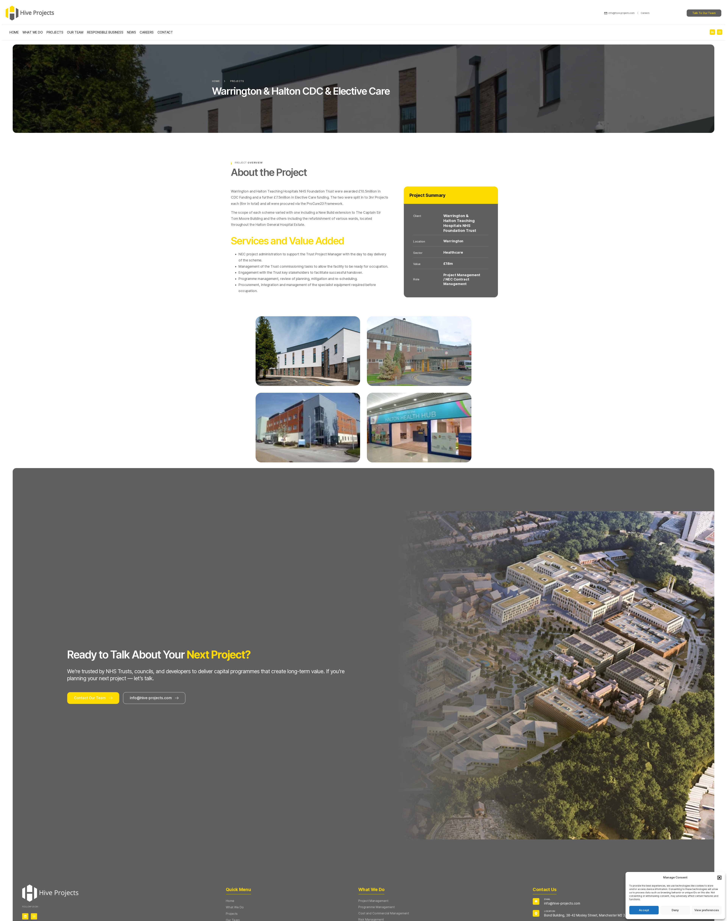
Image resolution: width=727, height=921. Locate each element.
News (131, 32)
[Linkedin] (25, 916)
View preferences (706, 910)
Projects (55, 32)
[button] (719, 878)
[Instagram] (34, 916)
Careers (147, 32)
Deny (675, 910)
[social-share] (712, 32)
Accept (644, 910)
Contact (165, 32)
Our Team (75, 32)
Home (14, 32)
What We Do (33, 32)
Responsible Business (105, 32)
